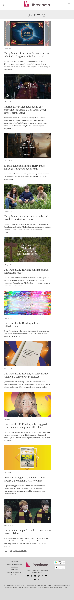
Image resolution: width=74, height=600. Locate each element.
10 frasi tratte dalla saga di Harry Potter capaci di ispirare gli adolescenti (24, 167)
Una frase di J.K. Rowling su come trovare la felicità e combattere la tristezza (26, 375)
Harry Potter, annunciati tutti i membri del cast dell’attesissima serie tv (26, 218)
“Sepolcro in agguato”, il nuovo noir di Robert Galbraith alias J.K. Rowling (24, 479)
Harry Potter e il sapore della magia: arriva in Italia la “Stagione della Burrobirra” (26, 55)
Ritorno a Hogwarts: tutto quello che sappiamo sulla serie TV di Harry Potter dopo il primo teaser (25, 109)
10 (11, 550)
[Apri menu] (69, 4)
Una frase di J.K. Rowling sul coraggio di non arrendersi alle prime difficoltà (25, 426)
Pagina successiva (21, 550)
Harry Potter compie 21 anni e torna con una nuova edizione (27, 532)
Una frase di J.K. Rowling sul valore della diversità (23, 324)
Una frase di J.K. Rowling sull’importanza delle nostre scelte (26, 271)
